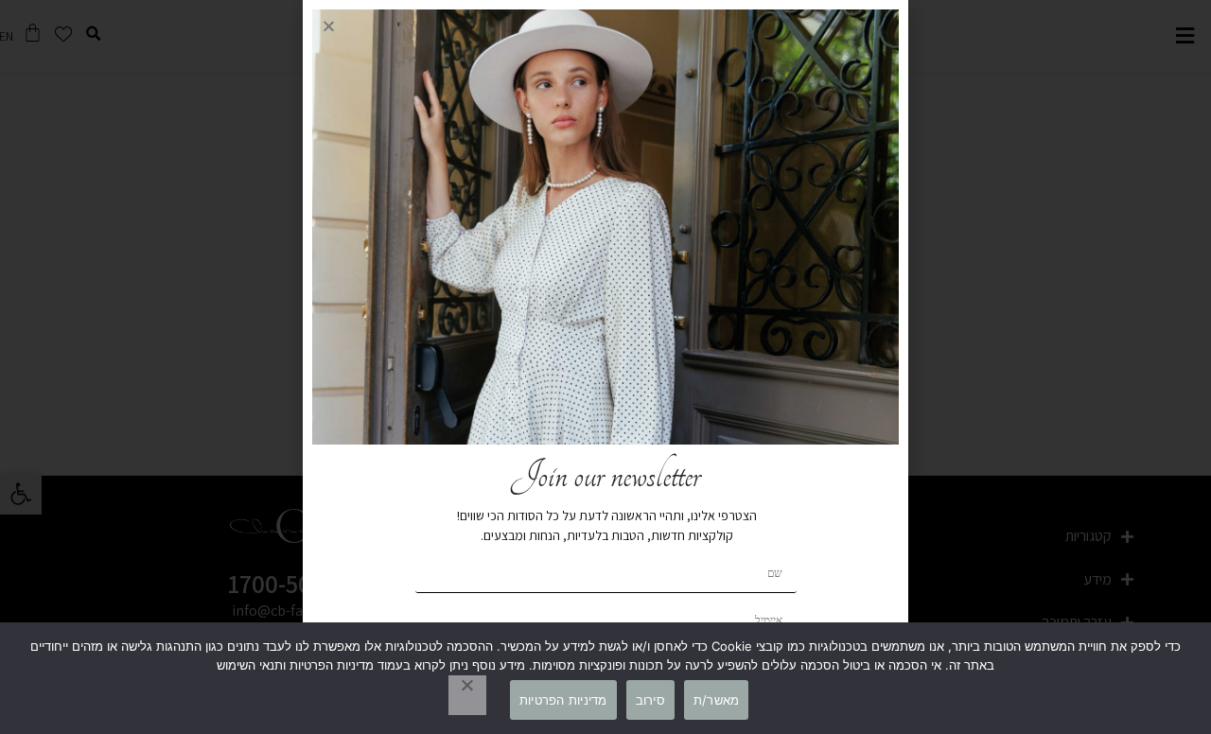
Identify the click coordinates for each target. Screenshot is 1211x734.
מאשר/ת (716, 700)
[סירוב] (467, 695)
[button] (329, 26)
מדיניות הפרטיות (563, 700)
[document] (605, 367)
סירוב (650, 700)
